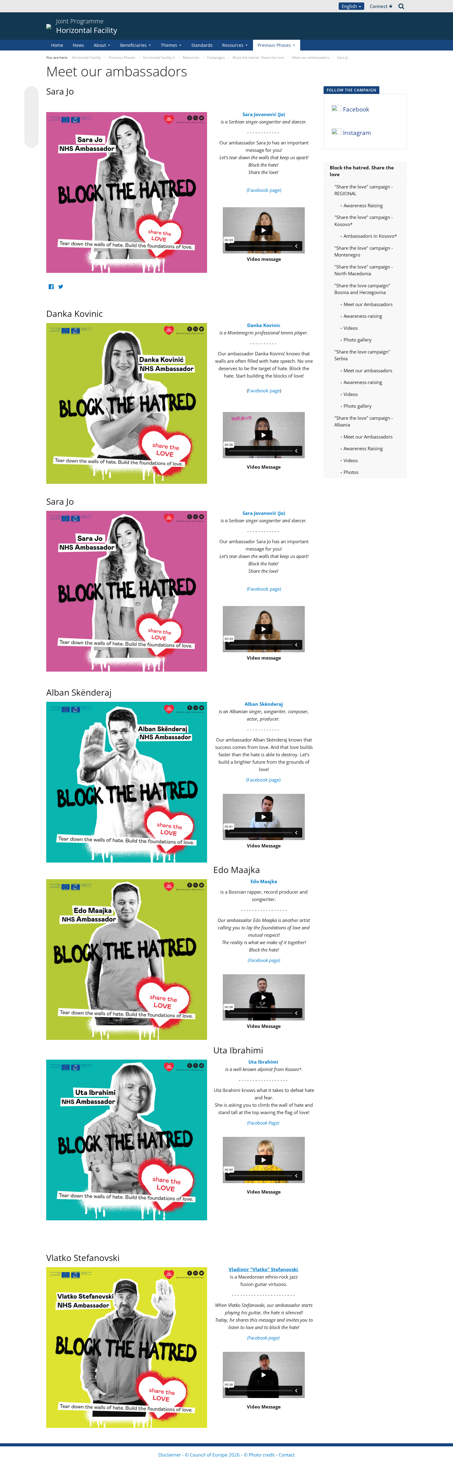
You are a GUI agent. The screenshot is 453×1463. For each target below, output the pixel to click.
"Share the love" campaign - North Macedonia (363, 270)
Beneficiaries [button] (133, 45)
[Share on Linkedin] (31, 129)
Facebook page (264, 390)
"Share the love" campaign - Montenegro (363, 251)
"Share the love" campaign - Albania (363, 421)
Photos (350, 472)
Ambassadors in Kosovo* (369, 236)
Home (57, 45)
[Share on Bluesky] (31, 94)
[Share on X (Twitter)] (31, 105)
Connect (379, 6)
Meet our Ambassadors (367, 304)
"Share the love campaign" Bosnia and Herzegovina (362, 289)
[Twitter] (60, 287)
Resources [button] (232, 45)
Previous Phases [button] (274, 45)
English (350, 6)
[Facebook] (51, 287)
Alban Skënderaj (264, 704)
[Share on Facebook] (31, 117)
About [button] (100, 45)
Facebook (356, 109)
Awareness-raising (362, 316)
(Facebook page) (264, 190)
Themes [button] (169, 45)
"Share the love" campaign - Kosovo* (363, 220)
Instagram (357, 133)
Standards (202, 45)
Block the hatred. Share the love (362, 171)
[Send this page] (31, 140)
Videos (350, 328)
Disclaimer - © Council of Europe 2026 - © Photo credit (217, 1455)
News (78, 45)
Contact (287, 1455)
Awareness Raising (362, 205)
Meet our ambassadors (367, 370)
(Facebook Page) (263, 1123)
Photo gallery (357, 340)
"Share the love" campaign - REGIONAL (363, 190)
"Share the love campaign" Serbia (362, 355)
